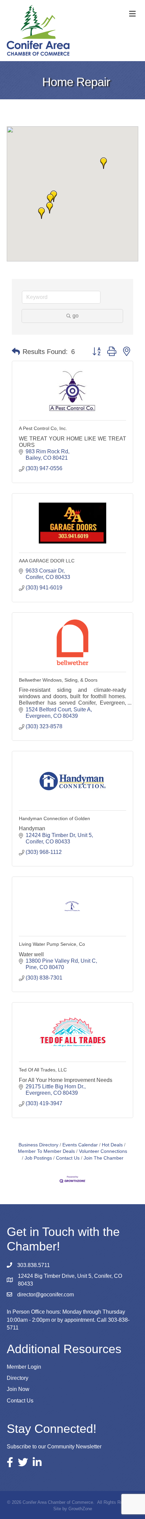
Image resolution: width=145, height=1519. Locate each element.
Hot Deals (112, 1144)
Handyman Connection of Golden (54, 818)
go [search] (75, 316)
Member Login (24, 1367)
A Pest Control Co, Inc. (43, 428)
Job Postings (38, 1158)
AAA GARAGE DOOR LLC (47, 560)
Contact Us (68, 1158)
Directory (17, 1378)
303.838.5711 (33, 1265)
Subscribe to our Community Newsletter (54, 1446)
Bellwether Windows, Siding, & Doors (58, 680)
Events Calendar (80, 1144)
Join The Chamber (103, 1158)
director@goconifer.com (45, 1294)
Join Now (18, 1389)
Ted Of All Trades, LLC (43, 1069)
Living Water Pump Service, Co (52, 944)
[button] (50, 207)
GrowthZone (80, 1508)
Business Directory (38, 1144)
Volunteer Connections (103, 1151)
